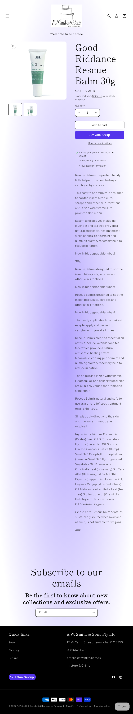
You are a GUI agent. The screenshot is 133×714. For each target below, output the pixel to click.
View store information (92, 165)
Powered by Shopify (64, 706)
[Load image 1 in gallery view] (15, 109)
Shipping (97, 96)
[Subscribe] (93, 613)
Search (13, 642)
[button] (7, 16)
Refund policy (84, 706)
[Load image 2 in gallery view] (30, 109)
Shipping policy (102, 706)
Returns (13, 657)
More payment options (100, 143)
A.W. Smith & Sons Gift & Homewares (35, 706)
